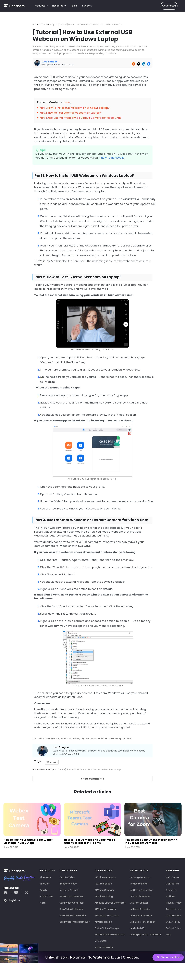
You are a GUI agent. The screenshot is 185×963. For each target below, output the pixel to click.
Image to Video (68, 883)
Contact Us (172, 883)
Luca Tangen (61, 747)
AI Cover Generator (141, 890)
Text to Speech (103, 883)
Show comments (92, 778)
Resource (57, 5)
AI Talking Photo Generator (110, 934)
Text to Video (67, 877)
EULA (168, 934)
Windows (52, 762)
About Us (171, 890)
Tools (73, 5)
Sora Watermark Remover (75, 922)
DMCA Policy (173, 922)
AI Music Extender (140, 909)
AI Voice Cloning (104, 896)
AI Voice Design (103, 922)
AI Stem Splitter (139, 902)
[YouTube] (16, 892)
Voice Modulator (104, 947)
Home (36, 24)
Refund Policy (173, 928)
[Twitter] (25, 892)
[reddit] (6, 892)
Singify (43, 890)
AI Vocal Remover (140, 896)
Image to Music (139, 883)
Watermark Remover (72, 896)
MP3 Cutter (101, 941)
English (12, 900)
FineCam (45, 883)
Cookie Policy (173, 915)
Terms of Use (173, 909)
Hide (67, 102)
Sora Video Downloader (73, 915)
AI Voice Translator (105, 909)
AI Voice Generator (105, 877)
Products (40, 5)
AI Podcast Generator (107, 915)
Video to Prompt (69, 890)
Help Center (173, 877)
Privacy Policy (174, 902)
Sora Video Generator (72, 902)
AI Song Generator (140, 877)
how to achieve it (112, 157)
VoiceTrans (46, 896)
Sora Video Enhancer (71, 909)
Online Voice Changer (107, 928)
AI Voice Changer (104, 890)
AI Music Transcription (142, 922)
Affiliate (170, 896)
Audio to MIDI (137, 928)
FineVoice (45, 877)
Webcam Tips (48, 24)
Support (87, 5)
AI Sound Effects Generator (110, 902)
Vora (43, 902)
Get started (169, 5)
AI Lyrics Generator (141, 915)
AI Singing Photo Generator (145, 934)
